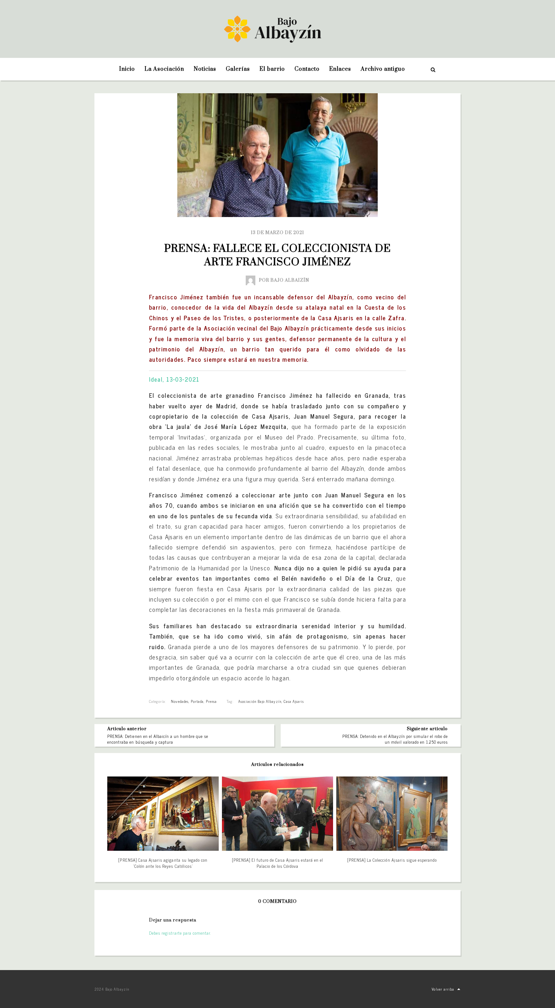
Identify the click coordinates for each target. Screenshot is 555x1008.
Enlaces (340, 69)
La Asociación (164, 69)
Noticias (205, 69)
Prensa (211, 701)
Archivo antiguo (383, 69)
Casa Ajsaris (294, 701)
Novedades (179, 701)
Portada (197, 701)
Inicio (127, 69)
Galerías (238, 69)
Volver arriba (443, 989)
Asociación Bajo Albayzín (259, 701)
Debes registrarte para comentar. (180, 933)
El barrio (272, 69)
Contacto (307, 69)
